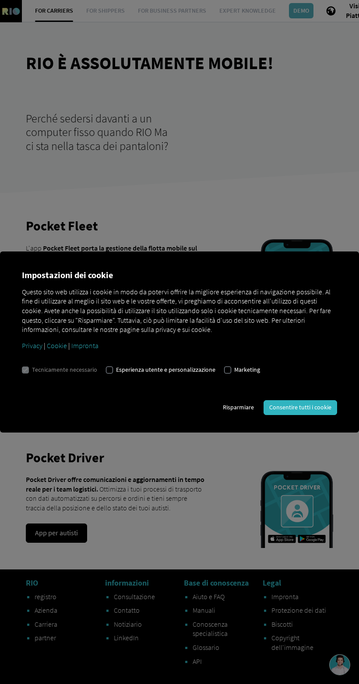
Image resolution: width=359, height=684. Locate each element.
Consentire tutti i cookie (300, 407)
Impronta (85, 345)
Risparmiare (238, 407)
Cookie (57, 345)
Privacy (32, 345)
